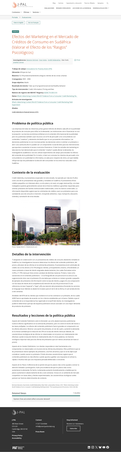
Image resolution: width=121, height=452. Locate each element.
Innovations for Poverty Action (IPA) (39, 69)
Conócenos (16, 12)
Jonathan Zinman (18, 62)
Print (78, 60)
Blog (54, 3)
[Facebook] (107, 447)
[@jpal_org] (92, 447)
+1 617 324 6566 (41, 424)
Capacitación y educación (74, 3)
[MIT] (18, 448)
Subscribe (73, 428)
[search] (107, 3)
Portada (15, 17)
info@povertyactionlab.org (45, 426)
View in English (18, 22)
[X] (96, 447)
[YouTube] (104, 447)
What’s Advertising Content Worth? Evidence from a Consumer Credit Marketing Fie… (47, 96)
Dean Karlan (43, 60)
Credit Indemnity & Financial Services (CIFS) (25, 112)
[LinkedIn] (89, 447)
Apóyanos (101, 3)
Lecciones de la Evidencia (82, 8)
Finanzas (15, 31)
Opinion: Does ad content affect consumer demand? (32, 399)
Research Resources (63, 8)
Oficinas (26, 12)
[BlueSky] (100, 447)
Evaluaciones (49, 8)
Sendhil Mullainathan (54, 60)
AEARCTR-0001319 (50, 93)
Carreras (60, 3)
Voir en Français (33, 22)
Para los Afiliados (89, 3)
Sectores (36, 12)
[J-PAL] (22, 5)
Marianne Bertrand (32, 60)
